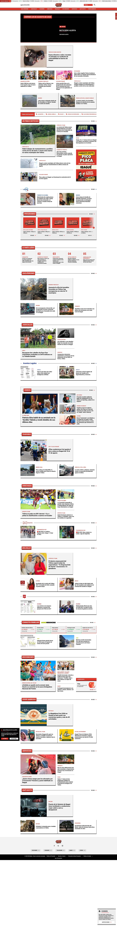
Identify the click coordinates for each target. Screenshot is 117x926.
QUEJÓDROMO (24, 9)
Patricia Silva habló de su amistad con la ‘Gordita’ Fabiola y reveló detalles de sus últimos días (38, 420)
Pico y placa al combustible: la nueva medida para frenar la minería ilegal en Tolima (46, 471)
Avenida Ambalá (52, 114)
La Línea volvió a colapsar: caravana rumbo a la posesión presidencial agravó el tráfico (85, 471)
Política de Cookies (106, 919)
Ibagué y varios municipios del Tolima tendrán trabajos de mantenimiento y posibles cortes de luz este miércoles (84, 84)
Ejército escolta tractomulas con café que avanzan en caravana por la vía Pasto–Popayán (83, 642)
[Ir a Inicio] (58, 5)
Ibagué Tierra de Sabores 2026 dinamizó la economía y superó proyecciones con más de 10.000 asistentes (84, 736)
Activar (5, 738)
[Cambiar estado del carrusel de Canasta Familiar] (10, 1)
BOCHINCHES (65, 9)
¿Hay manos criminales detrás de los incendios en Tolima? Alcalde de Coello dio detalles (47, 102)
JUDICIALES (34, 9)
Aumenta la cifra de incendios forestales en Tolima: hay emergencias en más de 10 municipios (59, 290)
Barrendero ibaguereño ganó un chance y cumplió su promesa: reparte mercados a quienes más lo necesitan (45, 736)
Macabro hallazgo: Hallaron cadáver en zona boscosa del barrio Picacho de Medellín (73, 260)
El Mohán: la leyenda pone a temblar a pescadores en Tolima (46, 827)
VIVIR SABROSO (92, 9)
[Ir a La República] (24, 597)
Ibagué (61, 114)
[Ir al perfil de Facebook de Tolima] (54, 845)
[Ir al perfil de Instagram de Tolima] (62, 845)
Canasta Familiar (4, 1)
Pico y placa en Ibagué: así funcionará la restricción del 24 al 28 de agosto (55, 177)
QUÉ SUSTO (82, 9)
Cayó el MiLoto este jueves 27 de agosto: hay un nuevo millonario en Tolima (27, 85)
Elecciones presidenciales (90, 114)
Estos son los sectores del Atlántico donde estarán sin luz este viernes (89, 261)
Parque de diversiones (73, 114)
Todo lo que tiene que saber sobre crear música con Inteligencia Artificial (44, 373)
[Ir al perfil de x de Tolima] (58, 845)
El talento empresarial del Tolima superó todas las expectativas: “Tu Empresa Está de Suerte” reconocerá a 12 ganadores (59, 564)
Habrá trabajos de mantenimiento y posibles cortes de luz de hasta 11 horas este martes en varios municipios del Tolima (37, 150)
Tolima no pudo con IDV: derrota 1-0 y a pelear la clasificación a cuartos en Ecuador (37, 514)
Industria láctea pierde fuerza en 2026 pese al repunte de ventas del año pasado (45, 642)
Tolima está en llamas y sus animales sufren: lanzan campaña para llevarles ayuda (45, 85)
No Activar (13, 738)
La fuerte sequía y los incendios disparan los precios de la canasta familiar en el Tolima (85, 102)
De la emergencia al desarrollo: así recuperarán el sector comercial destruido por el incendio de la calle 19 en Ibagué (45, 310)
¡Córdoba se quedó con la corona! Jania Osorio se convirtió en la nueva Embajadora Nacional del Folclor (37, 687)
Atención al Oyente (62, 856)
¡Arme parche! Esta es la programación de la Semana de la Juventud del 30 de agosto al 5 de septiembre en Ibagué (64, 86)
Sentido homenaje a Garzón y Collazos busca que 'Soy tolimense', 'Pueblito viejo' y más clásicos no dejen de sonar (65, 678)
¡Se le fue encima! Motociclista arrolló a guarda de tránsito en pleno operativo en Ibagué (65, 154)
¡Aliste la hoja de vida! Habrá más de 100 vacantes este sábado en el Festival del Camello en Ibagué (84, 585)
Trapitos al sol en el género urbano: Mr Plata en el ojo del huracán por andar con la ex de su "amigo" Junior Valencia (85, 410)
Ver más (93, 121)
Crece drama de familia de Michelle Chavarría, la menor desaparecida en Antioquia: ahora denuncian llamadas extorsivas (84, 200)
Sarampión (40, 114)
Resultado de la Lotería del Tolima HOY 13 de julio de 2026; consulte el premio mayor (45, 585)
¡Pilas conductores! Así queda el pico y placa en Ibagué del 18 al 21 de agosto (60, 451)
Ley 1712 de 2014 (58, 858)
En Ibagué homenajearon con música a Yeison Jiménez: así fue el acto (65, 689)
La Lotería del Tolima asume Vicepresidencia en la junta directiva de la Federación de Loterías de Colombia (64, 129)
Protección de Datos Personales (74, 856)
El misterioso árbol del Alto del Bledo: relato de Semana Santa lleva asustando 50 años (85, 827)
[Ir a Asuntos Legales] (30, 363)
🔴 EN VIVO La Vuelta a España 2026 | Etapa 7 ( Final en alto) (45, 533)
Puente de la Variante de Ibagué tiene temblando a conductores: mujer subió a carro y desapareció (59, 807)
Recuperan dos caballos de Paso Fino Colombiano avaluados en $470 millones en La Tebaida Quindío (37, 354)
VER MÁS (32, 235)
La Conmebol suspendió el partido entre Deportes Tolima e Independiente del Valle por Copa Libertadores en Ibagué (65, 505)
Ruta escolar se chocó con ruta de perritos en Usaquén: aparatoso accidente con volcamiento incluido (43, 261)
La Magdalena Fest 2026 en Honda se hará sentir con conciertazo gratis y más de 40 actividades (59, 716)
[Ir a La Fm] (25, 189)
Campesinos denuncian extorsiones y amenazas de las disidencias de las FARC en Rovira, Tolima (65, 356)
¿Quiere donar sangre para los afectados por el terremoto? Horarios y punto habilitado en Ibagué (37, 780)
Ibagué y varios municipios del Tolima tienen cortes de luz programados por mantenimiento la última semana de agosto (54, 164)
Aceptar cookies (106, 922)
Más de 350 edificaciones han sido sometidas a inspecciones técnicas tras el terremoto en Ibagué (65, 770)
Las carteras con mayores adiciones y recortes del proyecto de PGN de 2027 (44, 607)
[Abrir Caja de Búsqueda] (94, 5)
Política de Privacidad (51, 856)
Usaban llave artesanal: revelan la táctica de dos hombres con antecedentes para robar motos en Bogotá (58, 261)
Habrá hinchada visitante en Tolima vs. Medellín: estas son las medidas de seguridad (65, 516)
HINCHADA (49, 9)
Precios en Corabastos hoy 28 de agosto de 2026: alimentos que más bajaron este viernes (27, 260)
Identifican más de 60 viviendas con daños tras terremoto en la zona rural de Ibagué (84, 310)
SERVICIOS (74, 9)
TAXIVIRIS (41, 9)
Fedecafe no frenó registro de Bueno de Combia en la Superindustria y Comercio (84, 373)
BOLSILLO (57, 9)
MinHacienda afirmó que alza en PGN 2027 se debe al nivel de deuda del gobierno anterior (84, 607)
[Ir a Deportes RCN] (28, 523)
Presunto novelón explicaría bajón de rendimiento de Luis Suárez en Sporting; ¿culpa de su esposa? (85, 399)
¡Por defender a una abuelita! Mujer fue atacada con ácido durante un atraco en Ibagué (65, 343)
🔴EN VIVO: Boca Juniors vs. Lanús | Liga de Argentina (84, 533)
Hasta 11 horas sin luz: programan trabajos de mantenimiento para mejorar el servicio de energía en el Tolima (65, 782)
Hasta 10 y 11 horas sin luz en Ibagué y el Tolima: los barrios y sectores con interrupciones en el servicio (86, 141)
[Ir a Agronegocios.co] (48, 622)
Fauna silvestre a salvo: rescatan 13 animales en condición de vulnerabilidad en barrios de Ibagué (60, 57)
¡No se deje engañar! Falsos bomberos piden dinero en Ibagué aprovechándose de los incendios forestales (85, 74)
